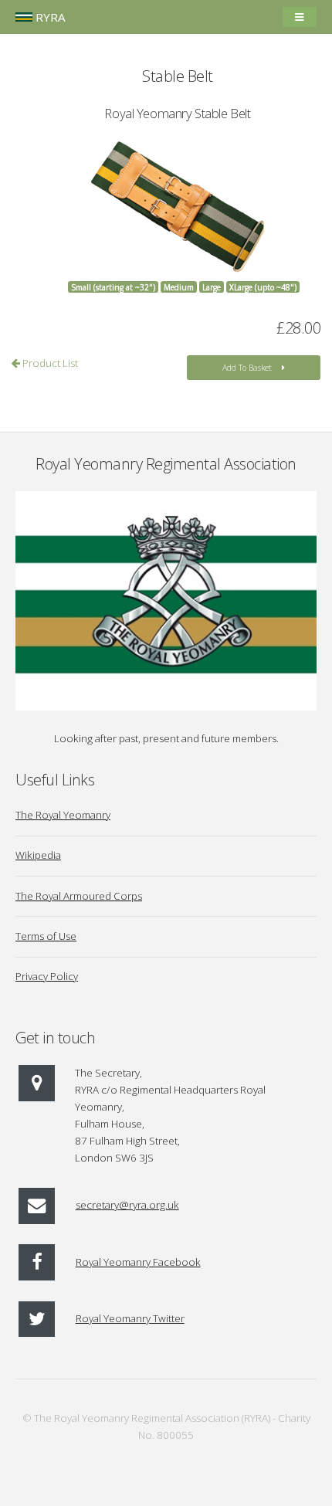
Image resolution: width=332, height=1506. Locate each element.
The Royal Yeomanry (62, 815)
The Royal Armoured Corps (78, 896)
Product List (49, 363)
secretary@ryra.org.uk (127, 1205)
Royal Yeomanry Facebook (138, 1262)
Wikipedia (38, 855)
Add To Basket (247, 367)
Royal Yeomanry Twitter (130, 1318)
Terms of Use (45, 936)
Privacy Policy (46, 976)
